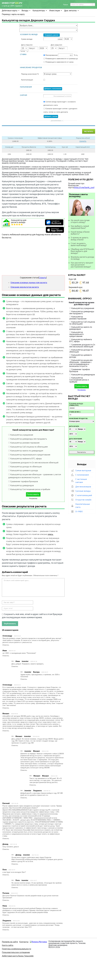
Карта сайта (7, 945)
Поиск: (65, 5)
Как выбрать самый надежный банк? (80, 227)
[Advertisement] (33, 257)
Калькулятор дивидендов (22, 485)
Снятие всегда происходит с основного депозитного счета (59, 103)
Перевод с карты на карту (13, 14)
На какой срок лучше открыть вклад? (80, 221)
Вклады (25, 11)
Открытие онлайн (83, 500)
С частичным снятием (81, 480)
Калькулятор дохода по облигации (26, 466)
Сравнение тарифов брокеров (24, 481)
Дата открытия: (27, 45)
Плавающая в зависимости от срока (59, 62)
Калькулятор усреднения (21, 435)
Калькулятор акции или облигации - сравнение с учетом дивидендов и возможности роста (81, 363)
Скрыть (42, 277)
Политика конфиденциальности (16, 949)
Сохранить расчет (51, 35)
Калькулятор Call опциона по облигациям (29, 447)
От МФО (79, 511)
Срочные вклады (83, 491)
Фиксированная (61, 55)
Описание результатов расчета (25, 287)
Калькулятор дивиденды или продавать (28, 439)
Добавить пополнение (52, 89)
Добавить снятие (50, 116)
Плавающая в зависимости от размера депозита (61, 58)
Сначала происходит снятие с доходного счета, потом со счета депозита (60, 110)
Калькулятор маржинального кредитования (30, 454)
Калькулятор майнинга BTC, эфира (26, 458)
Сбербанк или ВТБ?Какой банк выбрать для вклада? (82, 251)
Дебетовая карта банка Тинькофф (17, 956)
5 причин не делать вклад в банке (79, 238)
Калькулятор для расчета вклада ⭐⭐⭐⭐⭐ (18, 222)
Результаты (33, 498)
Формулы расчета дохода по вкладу (82, 258)
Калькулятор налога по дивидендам (26, 450)
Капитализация (27, 80)
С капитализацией (83, 495)
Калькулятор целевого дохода (24, 470)
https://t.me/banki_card (84, 187)
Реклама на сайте (10, 942)
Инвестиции (54, 11)
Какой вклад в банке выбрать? (80, 233)
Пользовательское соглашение (16, 952)
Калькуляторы (39, 11)
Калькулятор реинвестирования (24, 443)
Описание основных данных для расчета (29, 282)
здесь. (50, 534)
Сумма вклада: (27, 39)
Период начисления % (30, 74)
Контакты (23, 942)
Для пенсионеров (83, 486)
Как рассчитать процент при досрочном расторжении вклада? (82, 265)
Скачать (82, 141)
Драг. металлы (70, 11)
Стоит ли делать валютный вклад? (79, 244)
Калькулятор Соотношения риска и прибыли (30, 489)
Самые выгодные (83, 470)
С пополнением (82, 475)
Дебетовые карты (9, 11)
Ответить (5, 645)
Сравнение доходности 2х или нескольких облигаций (34, 462)
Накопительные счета (82, 505)
